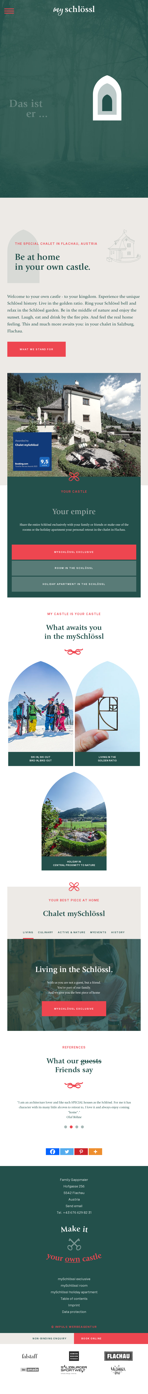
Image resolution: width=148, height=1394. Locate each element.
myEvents (98, 932)
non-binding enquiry (49, 1338)
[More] (95, 1151)
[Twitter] (67, 1151)
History (118, 932)
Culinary (45, 932)
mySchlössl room (74, 1285)
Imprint (74, 1305)
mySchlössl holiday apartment (74, 1292)
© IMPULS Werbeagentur (74, 1327)
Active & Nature (71, 932)
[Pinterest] (81, 1151)
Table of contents (74, 1298)
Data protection (74, 1311)
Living (28, 932)
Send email (74, 1206)
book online (91, 1338)
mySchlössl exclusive (74, 1279)
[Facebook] (52, 1151)
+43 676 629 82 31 (77, 1212)
